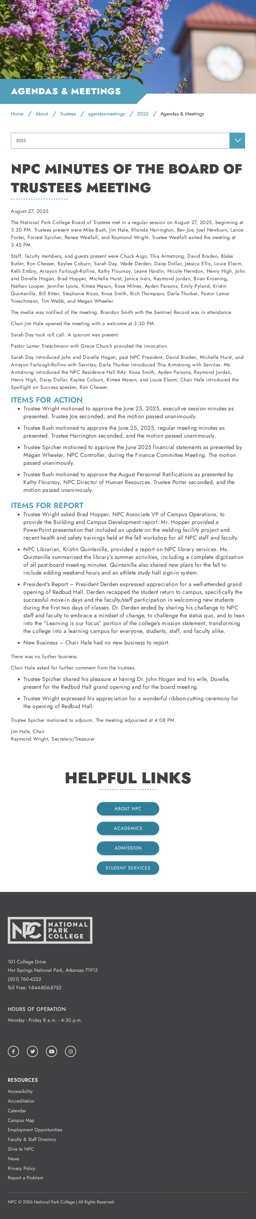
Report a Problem (25, 1177)
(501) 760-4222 (24, 979)
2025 (143, 113)
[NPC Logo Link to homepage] (50, 953)
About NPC (128, 808)
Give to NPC (21, 1149)
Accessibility (20, 1091)
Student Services (128, 868)
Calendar (17, 1110)
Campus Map (21, 1120)
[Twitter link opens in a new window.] (32, 1051)
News (13, 1158)
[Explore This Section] (237, 140)
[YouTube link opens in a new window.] (51, 1051)
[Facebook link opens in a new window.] (13, 1051)
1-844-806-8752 (45, 987)
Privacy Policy (21, 1168)
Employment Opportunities (35, 1129)
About (42, 113)
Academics (128, 828)
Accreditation (21, 1101)
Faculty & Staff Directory (32, 1139)
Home (17, 113)
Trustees (68, 113)
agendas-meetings (106, 113)
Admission (128, 848)
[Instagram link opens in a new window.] (70, 1051)
